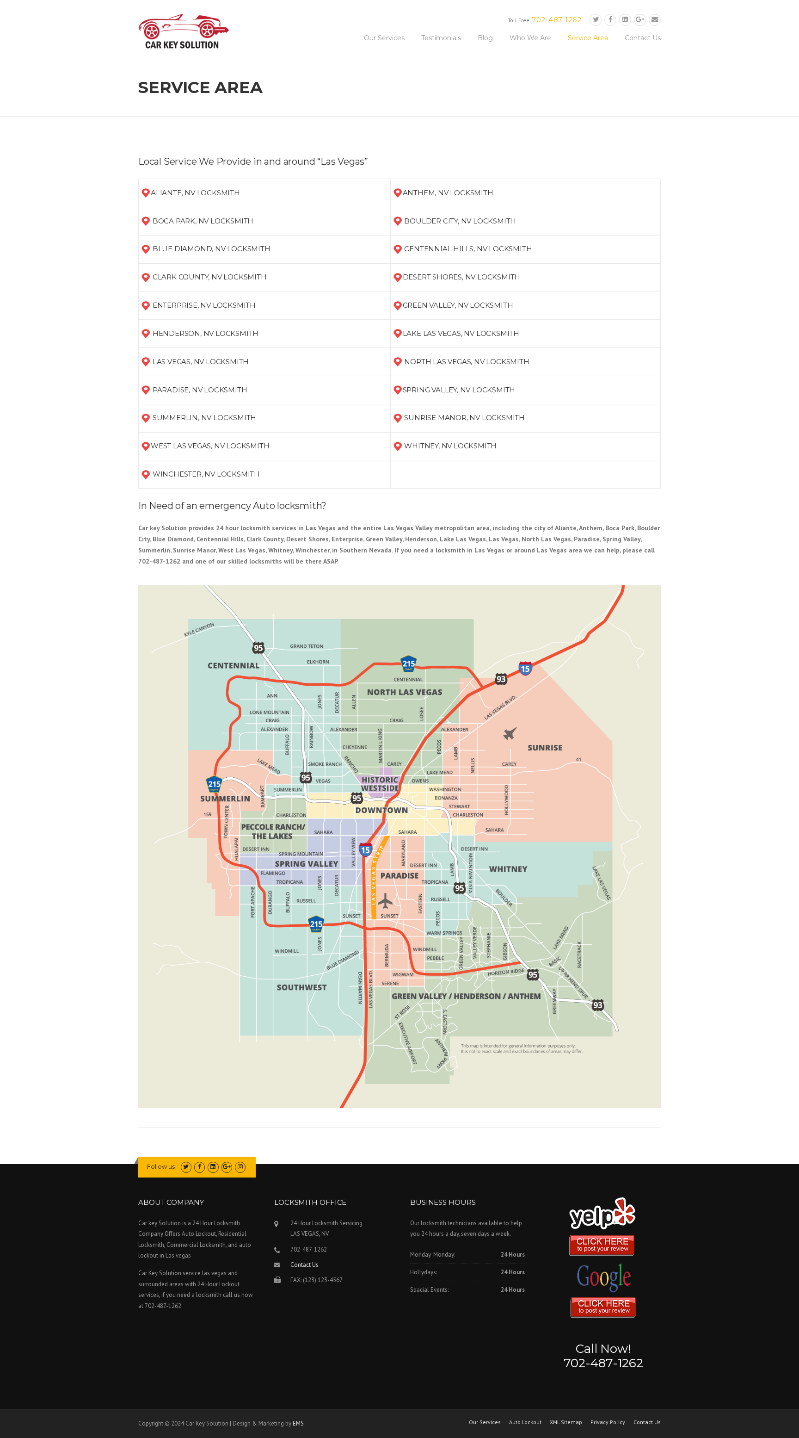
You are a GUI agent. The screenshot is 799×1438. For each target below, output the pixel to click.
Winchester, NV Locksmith (206, 474)
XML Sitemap (566, 1422)
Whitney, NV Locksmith (450, 445)
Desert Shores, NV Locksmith (462, 277)
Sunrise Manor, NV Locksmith (464, 417)
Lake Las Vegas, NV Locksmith (461, 333)
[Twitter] (596, 19)
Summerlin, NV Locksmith (204, 417)
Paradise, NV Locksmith (200, 389)
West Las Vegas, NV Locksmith (210, 445)
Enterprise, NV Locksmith (204, 305)
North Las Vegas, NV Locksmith (466, 361)
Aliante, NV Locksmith (195, 192)
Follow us (161, 1166)
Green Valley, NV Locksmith (458, 305)
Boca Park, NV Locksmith (203, 221)
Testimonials (441, 38)
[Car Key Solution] (184, 33)
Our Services (384, 38)
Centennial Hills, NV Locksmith (468, 248)
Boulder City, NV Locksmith (460, 221)
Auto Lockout (525, 1422)
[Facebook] (610, 19)
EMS (298, 1423)
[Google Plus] (640, 19)
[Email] (655, 19)
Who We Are (530, 38)
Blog (485, 38)
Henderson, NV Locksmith (205, 333)
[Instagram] (240, 1167)
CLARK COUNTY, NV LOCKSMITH (210, 277)
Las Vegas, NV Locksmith (201, 361)
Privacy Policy (607, 1422)
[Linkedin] (625, 19)
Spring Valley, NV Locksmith (459, 389)
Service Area (588, 38)
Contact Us (643, 38)
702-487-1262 (556, 19)
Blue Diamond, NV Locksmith (211, 248)
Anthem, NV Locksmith (448, 192)
